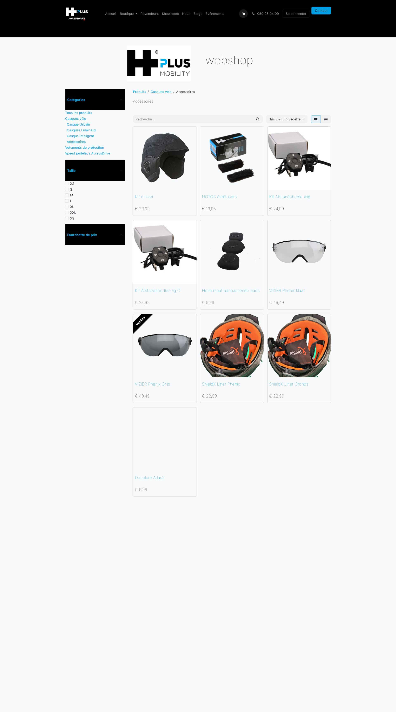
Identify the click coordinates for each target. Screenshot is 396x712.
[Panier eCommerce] (243, 13)
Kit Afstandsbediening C (157, 290)
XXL (73, 212)
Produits (139, 92)
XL (72, 207)
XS (72, 184)
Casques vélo (75, 118)
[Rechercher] (257, 119)
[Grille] (316, 119)
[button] (287, 119)
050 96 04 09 (267, 14)
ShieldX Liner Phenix (221, 384)
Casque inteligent (80, 136)
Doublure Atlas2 (150, 477)
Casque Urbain (78, 124)
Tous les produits (78, 113)
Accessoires (76, 142)
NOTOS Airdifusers (219, 196)
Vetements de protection (84, 147)
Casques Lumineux (81, 130)
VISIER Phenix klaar (287, 290)
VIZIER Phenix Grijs (152, 384)
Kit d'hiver (144, 196)
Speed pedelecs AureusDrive (87, 153)
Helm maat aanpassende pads (231, 290)
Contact (321, 10)
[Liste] (326, 119)
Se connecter (296, 14)
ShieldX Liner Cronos (288, 384)
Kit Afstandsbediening (289, 196)
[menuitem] (111, 13)
